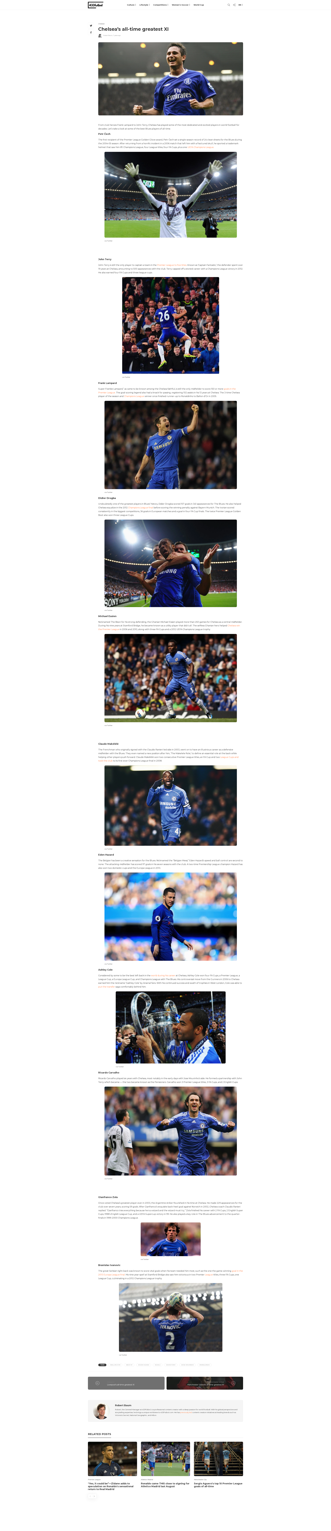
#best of (129, 1365)
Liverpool (110, 1382)
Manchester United (216, 1382)
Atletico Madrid (147, 1479)
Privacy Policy (235, 1519)
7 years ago (117, 35)
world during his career (163, 975)
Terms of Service (214, 1519)
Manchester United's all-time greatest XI (205, 1385)
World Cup (199, 5)
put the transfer (106, 987)
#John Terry (170, 1365)
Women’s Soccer (180, 5)
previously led (186, 1412)
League (209, 1274)
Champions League (134, 396)
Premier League (94, 1479)
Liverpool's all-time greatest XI (120, 1385)
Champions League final (140, 507)
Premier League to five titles (171, 265)
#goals (157, 1365)
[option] (112, 1467)
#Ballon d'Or (115, 1365)
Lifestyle (144, 5)
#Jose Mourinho (187, 1365)
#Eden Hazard (143, 1365)
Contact (196, 1519)
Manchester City (200, 1479)
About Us (183, 1519)
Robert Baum (107, 35)
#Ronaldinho (205, 1365)
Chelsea (101, 24)
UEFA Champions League (200, 147)
